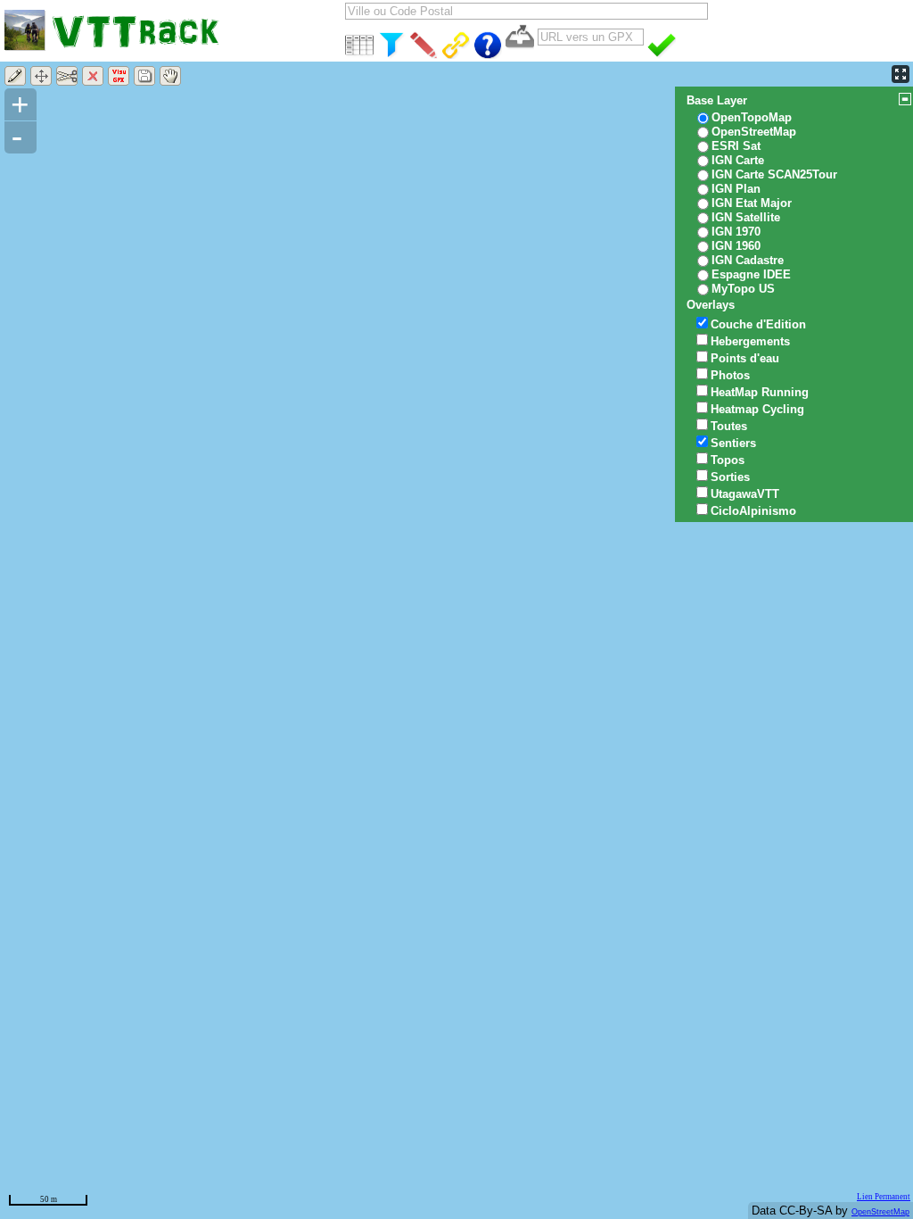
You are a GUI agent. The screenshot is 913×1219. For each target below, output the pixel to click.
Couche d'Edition (758, 324)
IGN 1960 (736, 246)
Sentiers (733, 443)
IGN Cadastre (747, 260)
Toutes (729, 426)
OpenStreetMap (880, 1211)
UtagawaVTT (745, 494)
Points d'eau (745, 358)
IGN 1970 (736, 231)
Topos (727, 460)
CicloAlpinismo (753, 511)
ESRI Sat (736, 146)
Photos (730, 375)
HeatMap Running (760, 392)
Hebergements (750, 341)
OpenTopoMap (751, 117)
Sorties (730, 477)
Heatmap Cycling (757, 409)
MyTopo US (743, 288)
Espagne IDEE (751, 274)
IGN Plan (736, 188)
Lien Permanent (883, 1196)
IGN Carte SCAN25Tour (774, 174)
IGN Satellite (745, 217)
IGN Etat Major (751, 203)
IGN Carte (737, 160)
